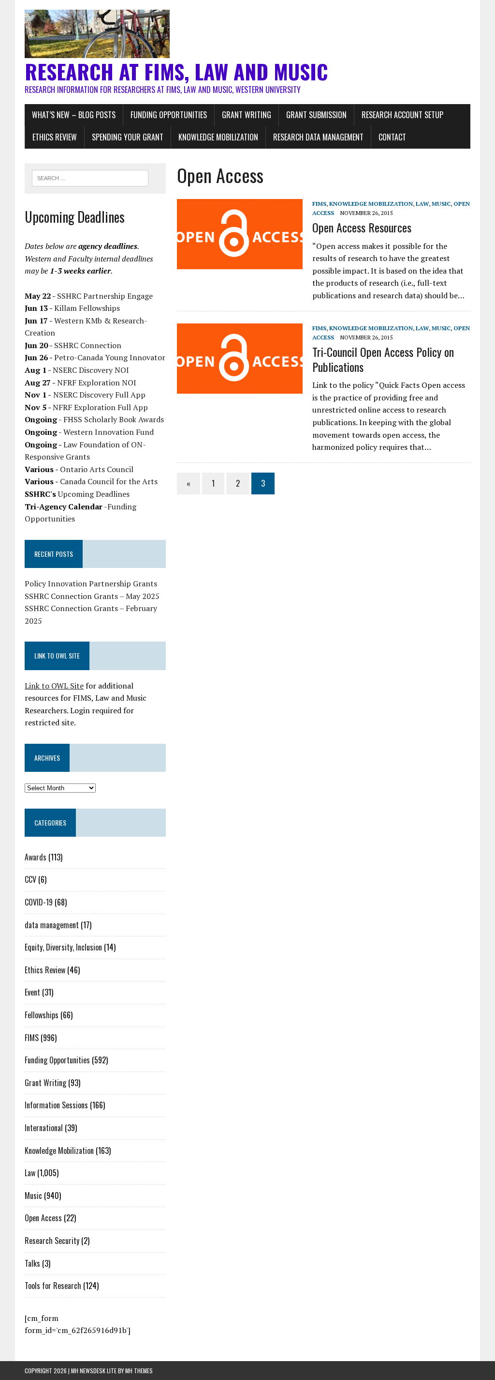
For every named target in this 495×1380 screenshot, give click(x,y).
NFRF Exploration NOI (96, 382)
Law (422, 203)
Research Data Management (318, 137)
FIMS (319, 203)
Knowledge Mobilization (218, 137)
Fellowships (41, 1015)
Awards (35, 857)
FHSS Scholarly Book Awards (113, 419)
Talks (32, 1263)
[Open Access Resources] (240, 262)
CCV (30, 879)
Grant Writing (246, 115)
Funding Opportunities (169, 115)
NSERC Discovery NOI (91, 370)
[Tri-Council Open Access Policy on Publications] (240, 387)
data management (52, 925)
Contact (392, 137)
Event (32, 992)
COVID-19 (39, 902)
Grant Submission (316, 115)
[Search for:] (90, 177)
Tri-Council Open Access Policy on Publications (383, 359)
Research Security (52, 1240)
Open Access (43, 1218)
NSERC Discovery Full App (99, 394)
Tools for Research (53, 1285)
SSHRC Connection (87, 345)
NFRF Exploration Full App (100, 407)
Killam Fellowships (87, 308)
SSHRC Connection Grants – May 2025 (92, 596)
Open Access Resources (361, 227)
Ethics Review (54, 137)
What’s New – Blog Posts (74, 115)
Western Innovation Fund (108, 432)
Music (441, 203)
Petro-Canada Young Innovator (109, 357)
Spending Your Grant (127, 137)
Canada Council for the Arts (109, 481)
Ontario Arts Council (96, 469)
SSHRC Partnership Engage (105, 296)
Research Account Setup (402, 115)
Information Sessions (56, 1105)
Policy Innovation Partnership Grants (91, 583)
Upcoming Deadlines (94, 494)
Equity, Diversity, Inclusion (63, 947)
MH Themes (139, 1370)
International (44, 1128)
